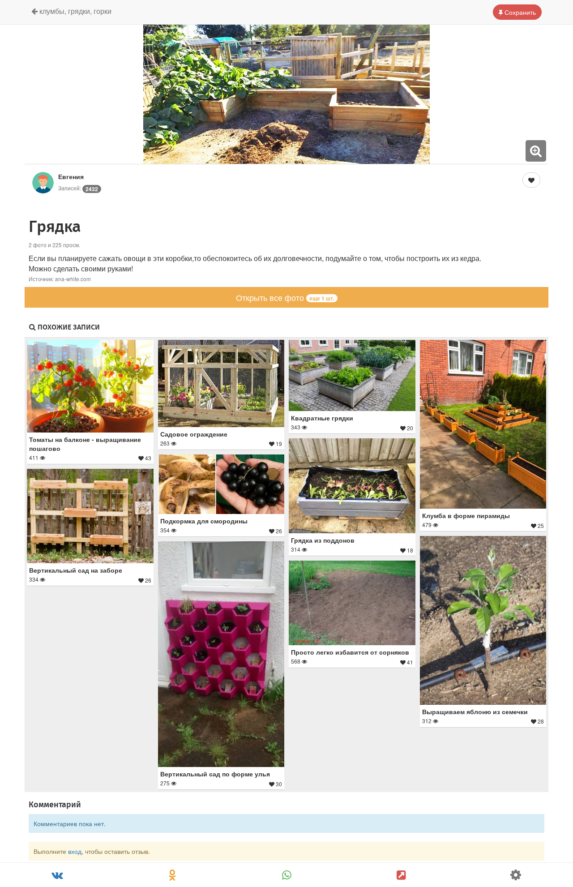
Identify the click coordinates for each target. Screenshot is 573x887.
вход (74, 851)
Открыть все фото (285, 297)
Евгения (71, 176)
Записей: (78, 188)
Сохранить (519, 12)
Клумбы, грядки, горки (74, 11)
